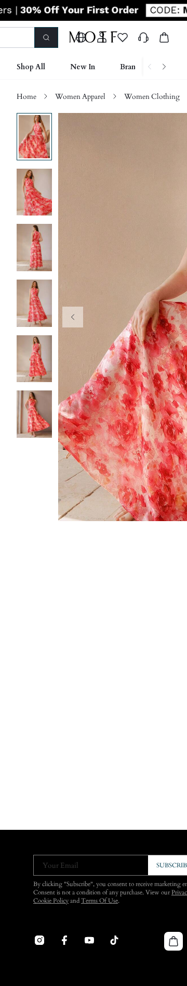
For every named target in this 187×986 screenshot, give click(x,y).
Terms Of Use (99, 900)
